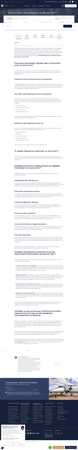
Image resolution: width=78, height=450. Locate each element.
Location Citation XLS (48, 419)
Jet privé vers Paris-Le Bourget (13, 409)
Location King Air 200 (48, 416)
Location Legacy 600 (48, 422)
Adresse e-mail (8, 387)
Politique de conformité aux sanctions (29, 441)
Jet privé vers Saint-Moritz (24, 406)
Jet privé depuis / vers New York (38, 409)
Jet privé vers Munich (11, 419)
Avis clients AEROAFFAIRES (62, 419)
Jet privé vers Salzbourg (24, 416)
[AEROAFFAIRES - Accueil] (7, 6)
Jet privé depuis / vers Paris (37, 412)
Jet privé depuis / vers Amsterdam (38, 420)
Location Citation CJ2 (48, 412)
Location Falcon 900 (48, 421)
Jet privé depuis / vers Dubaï (37, 413)
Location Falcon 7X (48, 424)
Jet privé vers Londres (23, 422)
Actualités (17, 10)
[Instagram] (58, 433)
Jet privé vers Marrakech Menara (25, 418)
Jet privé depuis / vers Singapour (38, 415)
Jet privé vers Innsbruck (24, 409)
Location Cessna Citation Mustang (50, 406)
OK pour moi (21, 444)
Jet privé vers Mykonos (24, 413)
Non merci (5, 444)
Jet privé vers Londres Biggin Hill (13, 418)
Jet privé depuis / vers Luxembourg (38, 416)
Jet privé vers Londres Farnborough (13, 416)
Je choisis (13, 444)
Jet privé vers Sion (23, 415)
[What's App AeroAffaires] (70, 1)
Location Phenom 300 (48, 415)
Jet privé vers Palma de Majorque (13, 422)
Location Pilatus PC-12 (48, 409)
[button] (71, 5)
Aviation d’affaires (60, 409)
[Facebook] (56, 433)
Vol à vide (59, 417)
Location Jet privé (60, 406)
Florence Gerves (25, 356)
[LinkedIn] (72, 1)
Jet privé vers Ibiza (23, 421)
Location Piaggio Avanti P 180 (49, 413)
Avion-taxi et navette (61, 416)
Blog (13, 10)
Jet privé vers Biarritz (23, 412)
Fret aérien (59, 414)
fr (74, 1)
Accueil (9, 10)
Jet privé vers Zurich (11, 412)
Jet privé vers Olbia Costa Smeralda (13, 413)
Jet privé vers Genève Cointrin (13, 406)
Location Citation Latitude (49, 418)
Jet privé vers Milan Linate (12, 415)
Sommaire (16, 42)
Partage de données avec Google (8, 439)
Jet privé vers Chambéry (24, 419)
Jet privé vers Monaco (11, 421)
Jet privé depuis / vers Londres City (38, 406)
